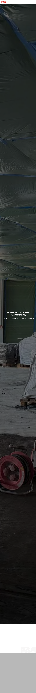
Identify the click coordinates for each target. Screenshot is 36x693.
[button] (34, 2)
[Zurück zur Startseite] (4, 2)
